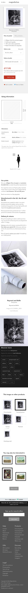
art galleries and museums (14, 208)
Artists (16, 552)
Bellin (10, 363)
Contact (5, 528)
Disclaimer (5, 575)
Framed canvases (19, 535)
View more (14, 488)
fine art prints (16, 194)
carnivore (4, 367)
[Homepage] (14, 2)
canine (16, 363)
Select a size (13, 49)
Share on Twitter (19, 84)
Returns (5, 539)
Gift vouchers (6, 548)
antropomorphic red (13, 359)
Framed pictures (19, 530)
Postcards (17, 537)
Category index (19, 556)
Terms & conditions (8, 565)
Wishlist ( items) (7, 552)
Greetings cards (19, 539)
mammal (4, 382)
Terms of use (6, 569)
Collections (18, 554)
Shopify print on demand (7, 588)
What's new (18, 541)
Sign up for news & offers (14, 511)
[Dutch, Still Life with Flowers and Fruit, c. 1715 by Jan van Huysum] (7, 474)
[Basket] (26, 2)
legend (17, 378)
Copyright (5, 573)
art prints (19, 45)
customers (22, 212)
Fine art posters (19, 528)
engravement (17, 371)
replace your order (14, 233)
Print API (3, 583)
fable (3, 374)
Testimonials (6, 533)
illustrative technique (7, 378)
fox (15, 374)
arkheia (4, 363)
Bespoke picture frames (13, 584)
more (12, 382)
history (21, 374)
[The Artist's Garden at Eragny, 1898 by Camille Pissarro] (21, 476)
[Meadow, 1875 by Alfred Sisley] (21, 460)
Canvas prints (18, 533)
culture (12, 367)
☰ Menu (3, 2)
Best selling (18, 548)
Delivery (3, 225)
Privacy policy (6, 567)
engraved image (6, 371)
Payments (5, 535)
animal (3, 359)
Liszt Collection (17, 353)
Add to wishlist (8, 84)
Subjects (17, 550)
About (4, 530)
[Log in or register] (23, 2)
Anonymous (14, 31)
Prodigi (8, 583)
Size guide (20, 49)
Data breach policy (8, 571)
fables (9, 374)
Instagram (17, 558)
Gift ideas (5, 550)
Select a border (8, 58)
